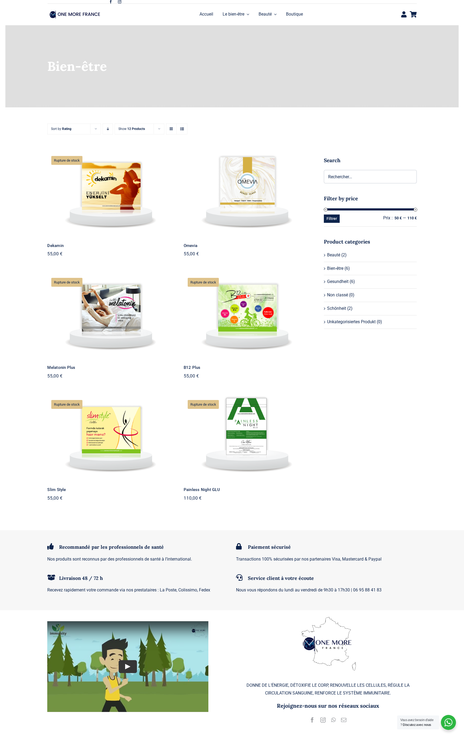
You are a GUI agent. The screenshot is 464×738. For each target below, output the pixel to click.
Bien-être (335, 268)
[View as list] (182, 129)
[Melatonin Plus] (110, 315)
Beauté (333, 254)
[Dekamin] (110, 193)
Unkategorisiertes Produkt (351, 321)
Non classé (337, 294)
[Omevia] (246, 193)
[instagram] (119, 1)
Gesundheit (338, 281)
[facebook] (111, 1)
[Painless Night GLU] (246, 437)
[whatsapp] (333, 720)
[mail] (343, 720)
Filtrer (332, 218)
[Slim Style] (110, 437)
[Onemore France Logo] (75, 11)
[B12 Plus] (246, 315)
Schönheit (336, 308)
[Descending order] (108, 128)
